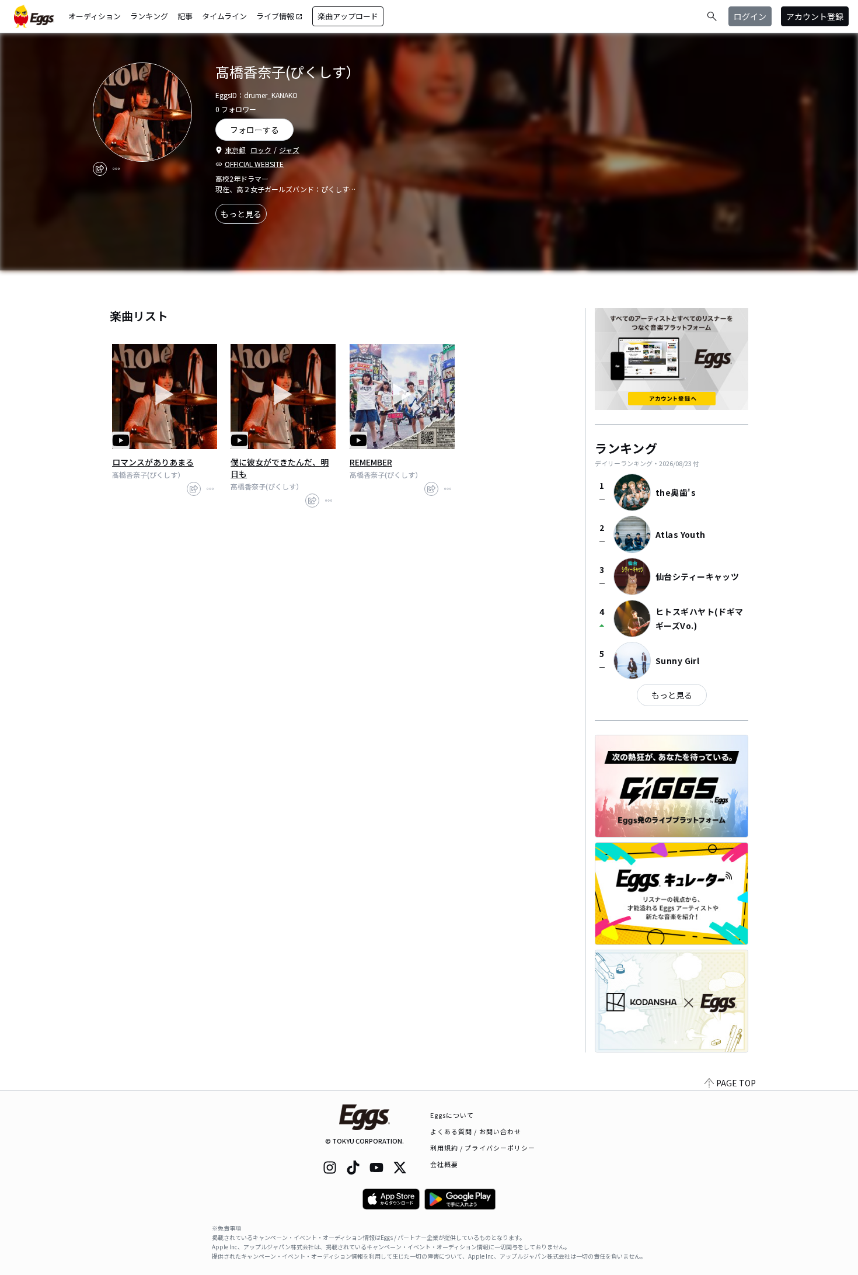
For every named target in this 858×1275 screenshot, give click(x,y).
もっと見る (241, 214)
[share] (100, 169)
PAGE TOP (736, 1083)
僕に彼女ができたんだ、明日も (280, 468)
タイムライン (224, 16)
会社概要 (444, 1164)
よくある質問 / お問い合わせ (476, 1131)
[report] (116, 169)
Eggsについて (452, 1115)
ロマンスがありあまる (153, 462)
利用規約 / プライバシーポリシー (483, 1147)
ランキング (149, 16)
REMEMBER (371, 462)
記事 (185, 16)
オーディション (94, 16)
